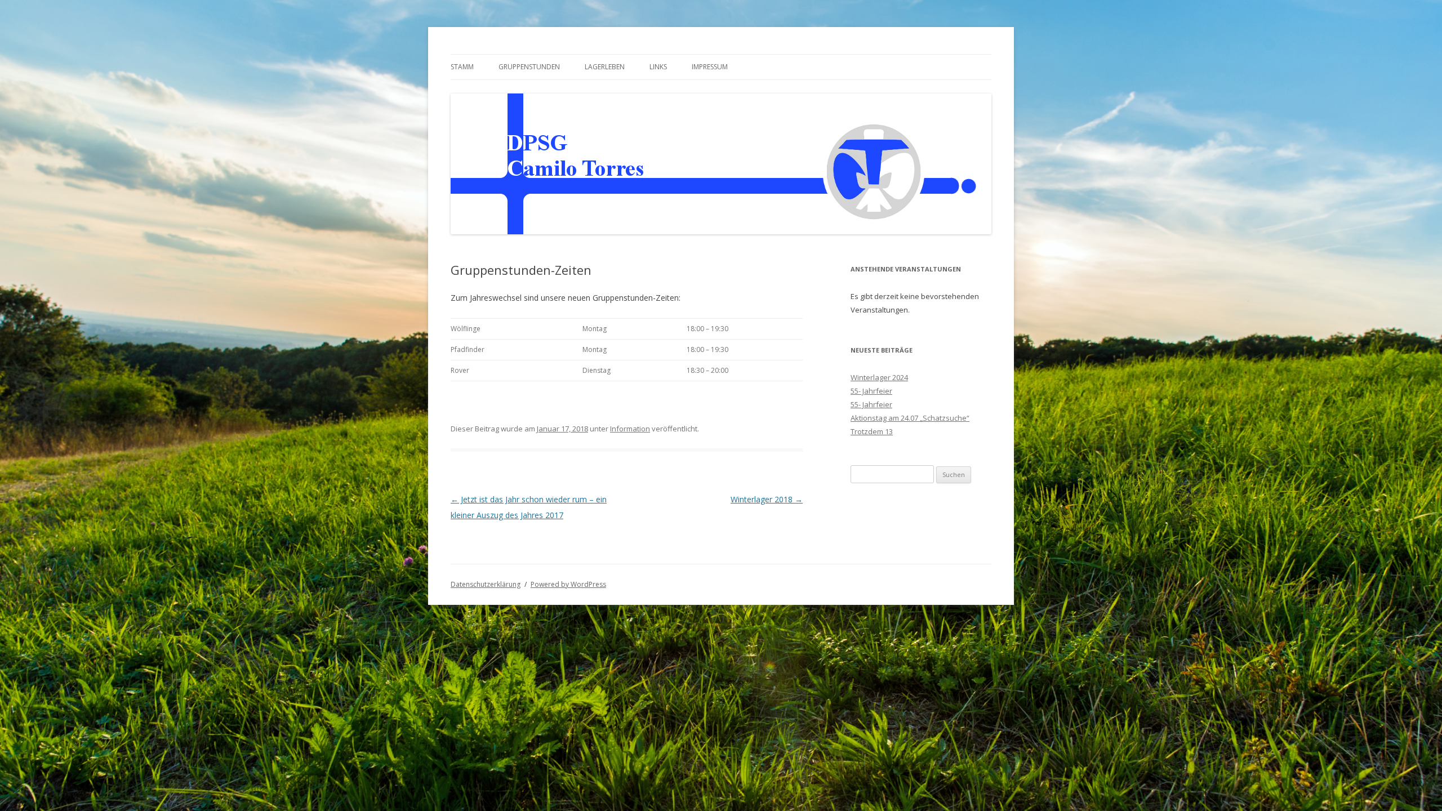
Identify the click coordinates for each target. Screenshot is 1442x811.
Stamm (462, 67)
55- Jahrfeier (871, 391)
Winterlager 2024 (879, 377)
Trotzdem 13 (872, 431)
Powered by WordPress (568, 584)
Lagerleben (605, 67)
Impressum (710, 67)
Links (658, 67)
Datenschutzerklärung (485, 584)
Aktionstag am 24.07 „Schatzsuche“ (910, 418)
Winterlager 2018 (767, 499)
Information (630, 429)
